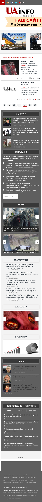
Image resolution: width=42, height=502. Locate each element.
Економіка (6, 477)
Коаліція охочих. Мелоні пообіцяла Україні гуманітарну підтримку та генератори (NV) (21, 290)
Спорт (18, 480)
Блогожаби (21, 307)
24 (19, 105)
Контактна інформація (15, 495)
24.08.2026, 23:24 (12, 278)
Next (39, 42)
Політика (22, 475)
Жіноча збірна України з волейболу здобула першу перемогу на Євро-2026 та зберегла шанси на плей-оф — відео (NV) (22, 297)
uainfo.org (25, 490)
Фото (21, 205)
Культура (17, 477)
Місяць (20, 410)
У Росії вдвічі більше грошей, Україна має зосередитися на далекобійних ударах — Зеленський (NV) (21, 282)
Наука (22, 477)
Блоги (21, 361)
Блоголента (15, 482)
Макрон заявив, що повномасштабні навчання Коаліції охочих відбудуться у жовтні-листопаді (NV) (19, 266)
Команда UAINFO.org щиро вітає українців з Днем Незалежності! (13, 47)
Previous (2, 42)
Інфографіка (21, 337)
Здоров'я (12, 480)
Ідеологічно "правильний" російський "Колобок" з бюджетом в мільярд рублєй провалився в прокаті (25, 388)
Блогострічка (21, 260)
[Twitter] (15, 3)
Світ (12, 477)
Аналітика (21, 114)
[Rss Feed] (8, 3)
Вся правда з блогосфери (9, 57)
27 (35, 105)
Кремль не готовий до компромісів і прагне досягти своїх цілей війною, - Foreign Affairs (26, 142)
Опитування (21, 152)
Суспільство (29, 475)
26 (30, 105)
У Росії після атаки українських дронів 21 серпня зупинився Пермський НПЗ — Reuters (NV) (22, 274)
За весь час (32, 410)
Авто (5, 480)
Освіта (33, 477)
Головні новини (13, 475)
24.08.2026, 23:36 (12, 270)
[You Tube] (19, 3)
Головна (6, 475)
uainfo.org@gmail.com (29, 495)
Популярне (30, 406)
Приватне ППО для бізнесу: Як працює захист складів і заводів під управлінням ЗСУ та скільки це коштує (25, 131)
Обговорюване (14, 406)
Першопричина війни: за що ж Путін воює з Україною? (26, 377)
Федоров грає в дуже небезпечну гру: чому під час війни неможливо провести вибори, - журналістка (25, 120)
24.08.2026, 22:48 (12, 301)
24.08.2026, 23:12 (12, 286)
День (9, 410)
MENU (2, 2)
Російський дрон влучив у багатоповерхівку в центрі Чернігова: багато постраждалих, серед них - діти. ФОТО (21, 228)
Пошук (22, 57)
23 (14, 105)
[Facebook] (11, 3)
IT (8, 480)
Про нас (6, 495)
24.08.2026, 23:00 (12, 292)
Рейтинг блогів (24, 482)
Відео (26, 480)
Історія (28, 477)
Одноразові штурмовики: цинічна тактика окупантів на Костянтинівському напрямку (25, 368)
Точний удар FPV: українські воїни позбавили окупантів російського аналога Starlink (20, 253)
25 (24, 105)
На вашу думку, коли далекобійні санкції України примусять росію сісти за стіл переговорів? (20, 158)
